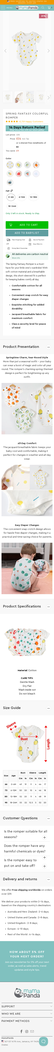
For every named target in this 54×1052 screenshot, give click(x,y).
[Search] (43, 8)
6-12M (22, 197)
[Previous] (6, 51)
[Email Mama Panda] (32, 1032)
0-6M (11, 197)
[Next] (48, 51)
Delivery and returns (20, 879)
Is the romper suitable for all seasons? (25, 834)
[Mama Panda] (27, 8)
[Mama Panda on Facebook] (21, 1032)
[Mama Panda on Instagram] (27, 1032)
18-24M (12, 206)
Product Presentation (21, 347)
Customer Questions (20, 818)
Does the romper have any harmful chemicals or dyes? (24, 848)
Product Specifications (22, 606)
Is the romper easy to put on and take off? (20, 862)
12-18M (33, 197)
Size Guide (12, 708)
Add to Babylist (27, 232)
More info (16, 258)
